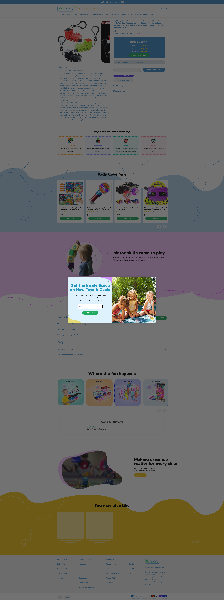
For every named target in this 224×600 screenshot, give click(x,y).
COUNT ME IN (90, 312)
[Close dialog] (154, 279)
